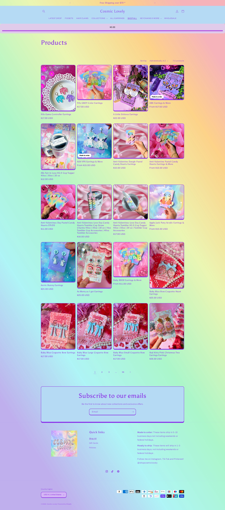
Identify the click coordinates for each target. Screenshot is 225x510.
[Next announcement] (155, 3)
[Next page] (130, 372)
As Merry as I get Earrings (90, 291)
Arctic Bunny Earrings (52, 285)
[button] (44, 11)
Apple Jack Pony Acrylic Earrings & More (166, 223)
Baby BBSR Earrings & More (127, 280)
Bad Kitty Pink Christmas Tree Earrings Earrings (164, 353)
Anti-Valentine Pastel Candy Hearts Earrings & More (163, 162)
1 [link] (95, 372)
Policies (92, 448)
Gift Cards (93, 443)
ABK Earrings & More (160, 103)
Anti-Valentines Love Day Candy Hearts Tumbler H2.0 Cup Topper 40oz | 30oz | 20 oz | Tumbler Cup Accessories (130, 226)
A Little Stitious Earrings (125, 114)
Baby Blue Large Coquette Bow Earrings (92, 353)
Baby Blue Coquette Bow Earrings (58, 352)
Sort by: (143, 61)
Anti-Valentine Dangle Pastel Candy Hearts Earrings (127, 162)
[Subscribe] (133, 412)
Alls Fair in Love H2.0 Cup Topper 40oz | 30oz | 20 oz (57, 174)
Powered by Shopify (65, 504)
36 (123, 372)
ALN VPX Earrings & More (90, 161)
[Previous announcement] (70, 3)
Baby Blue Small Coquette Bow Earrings (129, 353)
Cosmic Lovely (52, 504)
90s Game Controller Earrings (56, 114)
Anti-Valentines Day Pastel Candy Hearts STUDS (58, 223)
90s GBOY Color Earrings (90, 103)
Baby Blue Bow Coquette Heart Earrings (165, 292)
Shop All (93, 439)
